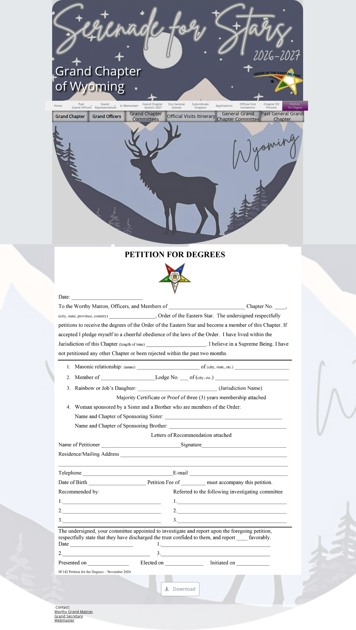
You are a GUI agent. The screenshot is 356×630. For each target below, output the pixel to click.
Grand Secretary (68, 616)
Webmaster (64, 620)
